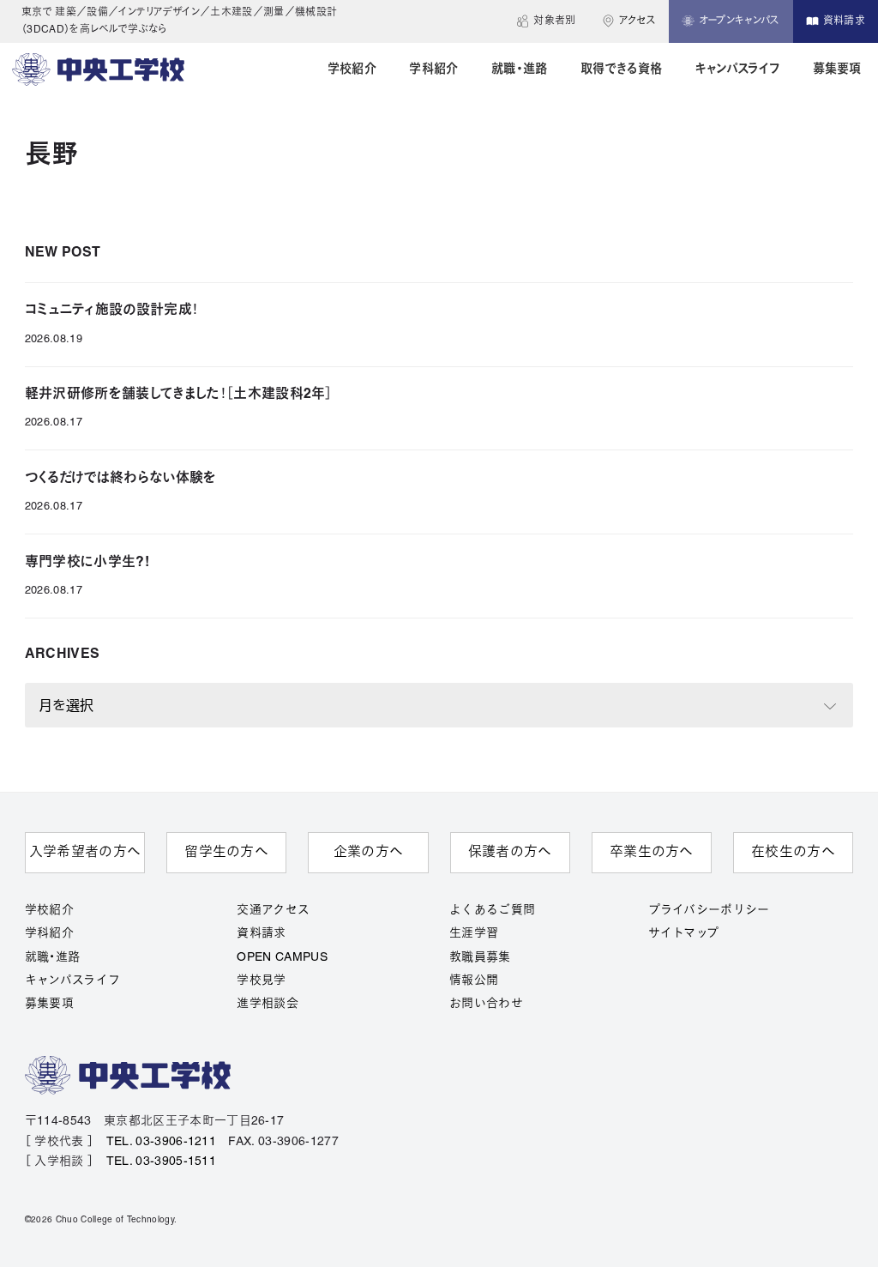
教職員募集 (480, 957)
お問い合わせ (486, 1004)
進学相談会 (267, 1004)
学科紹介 (49, 933)
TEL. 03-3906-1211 (161, 1142)
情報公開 (473, 980)
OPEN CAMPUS (282, 957)
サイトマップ (683, 933)
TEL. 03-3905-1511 (161, 1161)
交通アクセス (273, 910)
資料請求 (261, 933)
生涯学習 (473, 933)
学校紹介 (49, 910)
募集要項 (49, 1004)
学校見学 (261, 980)
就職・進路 (53, 957)
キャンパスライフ (73, 980)
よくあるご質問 (492, 910)
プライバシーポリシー (709, 910)
